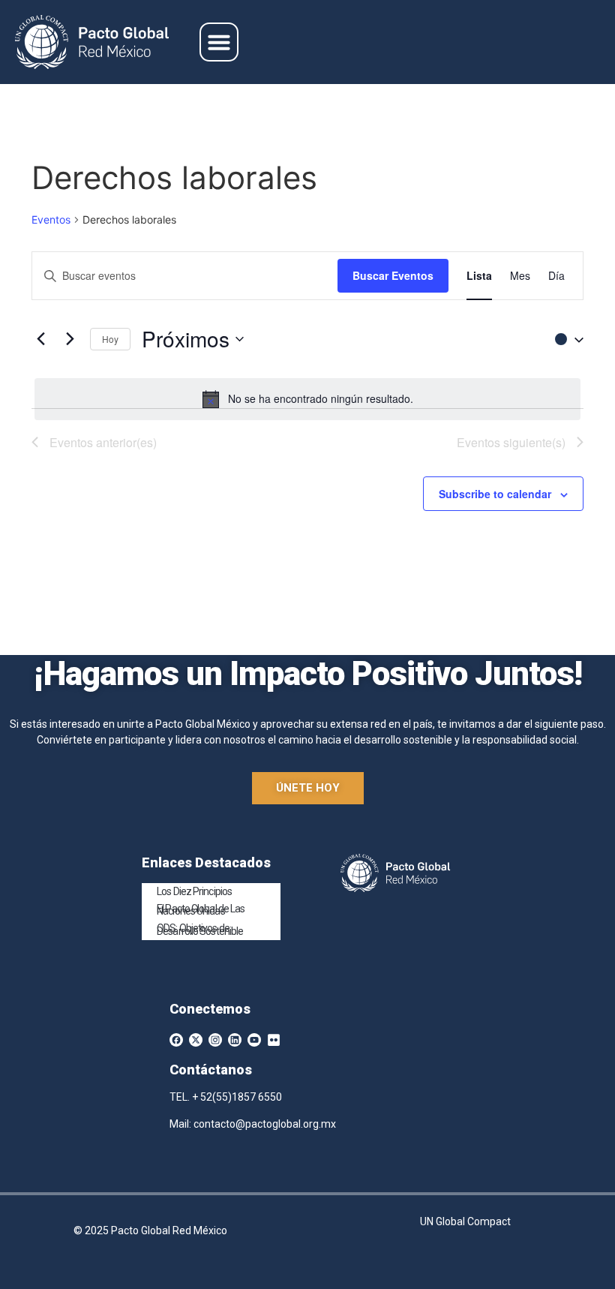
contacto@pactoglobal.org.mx (265, 1124)
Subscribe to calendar (495, 493)
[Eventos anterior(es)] (41, 339)
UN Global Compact (465, 1221)
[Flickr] (273, 1040)
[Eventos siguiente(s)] (70, 339)
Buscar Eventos (393, 275)
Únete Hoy (308, 788)
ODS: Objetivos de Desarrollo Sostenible (200, 929)
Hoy (110, 338)
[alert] (307, 399)
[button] (219, 42)
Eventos (51, 219)
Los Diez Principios (194, 891)
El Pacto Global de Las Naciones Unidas (200, 910)
